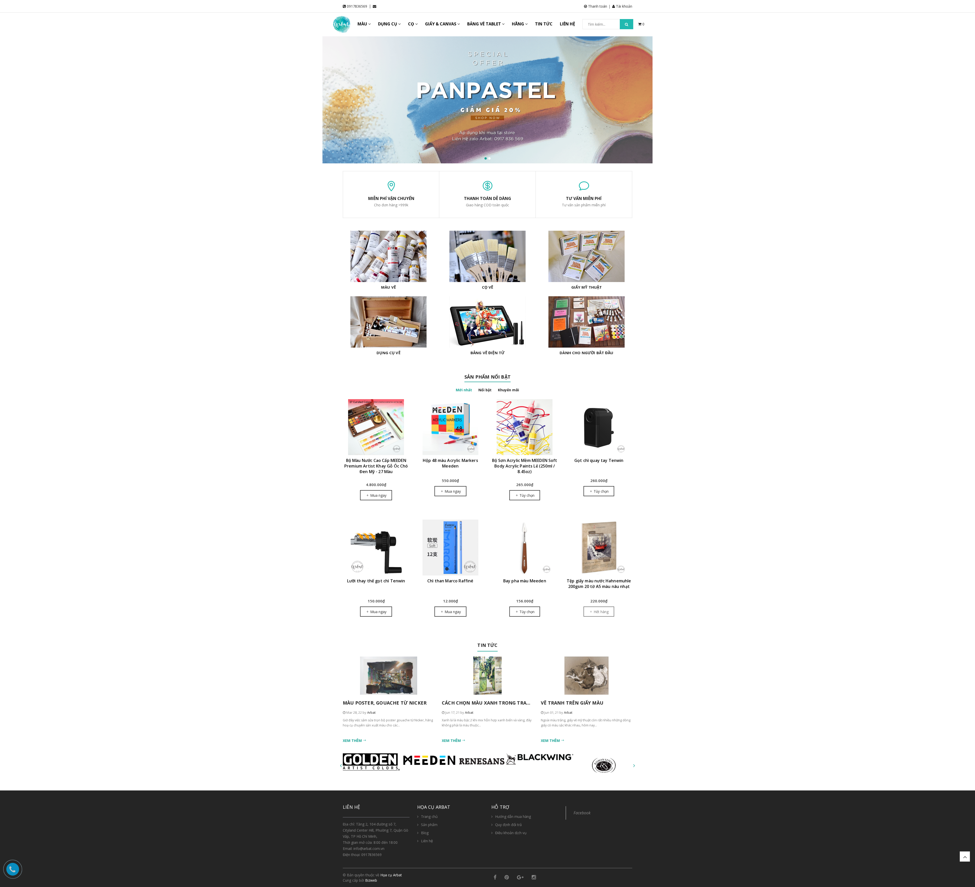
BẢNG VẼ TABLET (484, 24)
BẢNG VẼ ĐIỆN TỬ (487, 352)
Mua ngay (377, 495)
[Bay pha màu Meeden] (524, 547)
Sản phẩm (429, 824)
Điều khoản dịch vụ (511, 832)
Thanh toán (597, 6)
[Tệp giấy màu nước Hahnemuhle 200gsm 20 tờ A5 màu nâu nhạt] (599, 547)
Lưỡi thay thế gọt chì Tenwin (376, 581)
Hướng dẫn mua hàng (513, 816)
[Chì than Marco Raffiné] (450, 547)
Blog (425, 832)
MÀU (363, 24)
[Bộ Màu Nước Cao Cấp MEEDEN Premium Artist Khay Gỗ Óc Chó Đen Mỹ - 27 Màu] (376, 427)
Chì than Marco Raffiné (450, 581)
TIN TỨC (543, 24)
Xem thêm (353, 740)
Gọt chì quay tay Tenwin (599, 460)
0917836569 (357, 6)
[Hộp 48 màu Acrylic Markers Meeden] (450, 427)
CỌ (411, 24)
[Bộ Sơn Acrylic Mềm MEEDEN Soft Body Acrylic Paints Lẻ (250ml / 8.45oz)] (524, 427)
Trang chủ (429, 816)
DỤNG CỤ (388, 24)
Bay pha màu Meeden (524, 581)
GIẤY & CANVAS (441, 24)
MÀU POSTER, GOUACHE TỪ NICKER (385, 703)
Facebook (582, 813)
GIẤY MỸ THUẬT (586, 287)
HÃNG (518, 24)
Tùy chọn (526, 495)
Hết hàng (601, 611)
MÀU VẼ (388, 287)
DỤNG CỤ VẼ (388, 352)
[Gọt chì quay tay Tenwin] (599, 427)
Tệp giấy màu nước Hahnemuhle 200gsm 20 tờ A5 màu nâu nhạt (599, 583)
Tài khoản (623, 6)
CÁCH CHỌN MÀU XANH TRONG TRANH (488, 703)
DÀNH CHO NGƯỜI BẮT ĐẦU (586, 352)
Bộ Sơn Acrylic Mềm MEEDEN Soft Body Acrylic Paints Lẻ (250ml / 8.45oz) (524, 466)
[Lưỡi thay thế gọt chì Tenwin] (376, 547)
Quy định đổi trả (508, 824)
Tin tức (487, 645)
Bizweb (371, 880)
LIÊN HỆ (567, 24)
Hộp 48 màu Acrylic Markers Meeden (450, 463)
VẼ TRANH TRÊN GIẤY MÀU (572, 703)
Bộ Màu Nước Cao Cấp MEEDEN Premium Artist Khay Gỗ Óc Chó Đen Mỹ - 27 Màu (376, 466)
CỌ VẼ (487, 287)
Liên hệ (427, 840)
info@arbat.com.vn (368, 848)
